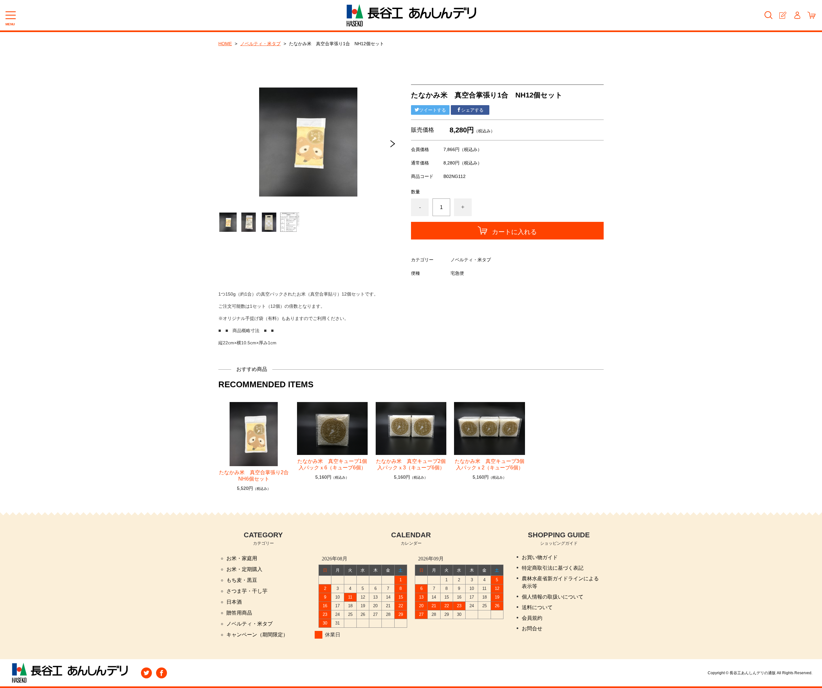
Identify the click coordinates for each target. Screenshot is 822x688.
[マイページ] (797, 15)
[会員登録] (782, 15)
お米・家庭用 (241, 558)
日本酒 (234, 602)
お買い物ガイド (540, 557)
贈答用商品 (239, 613)
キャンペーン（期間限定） (257, 634)
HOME (225, 43)
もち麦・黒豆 (241, 580)
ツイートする (432, 110)
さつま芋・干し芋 (246, 591)
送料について (537, 607)
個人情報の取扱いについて (552, 597)
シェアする (472, 110)
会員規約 (532, 618)
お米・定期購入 (244, 569)
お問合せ (532, 628)
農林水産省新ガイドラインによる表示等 (560, 582)
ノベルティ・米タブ (260, 43)
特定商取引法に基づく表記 (552, 568)
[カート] (811, 15)
